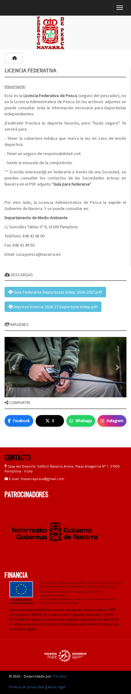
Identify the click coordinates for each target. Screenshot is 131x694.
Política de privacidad (26, 687)
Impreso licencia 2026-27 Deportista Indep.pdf (55, 306)
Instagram (115, 420)
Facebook (21, 420)
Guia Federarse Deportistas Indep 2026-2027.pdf (57, 292)
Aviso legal (56, 687)
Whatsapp (84, 420)
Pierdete (59, 676)
